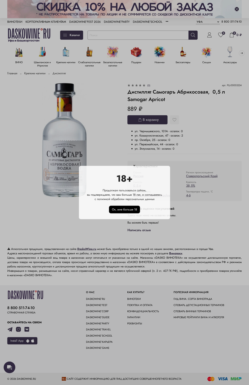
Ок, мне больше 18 (124, 209)
